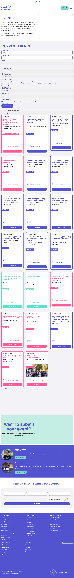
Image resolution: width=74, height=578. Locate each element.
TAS (35, 101)
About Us (28, 543)
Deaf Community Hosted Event (21, 82)
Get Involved (30, 515)
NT (40, 101)
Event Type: (6, 68)
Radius (4, 61)
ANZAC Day (5, 82)
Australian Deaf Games (8, 86)
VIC (15, 101)
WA (20, 101)
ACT (30, 101)
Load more (4, 388)
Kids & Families (43, 84)
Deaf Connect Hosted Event (41, 82)
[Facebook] (60, 572)
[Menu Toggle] (71, 8)
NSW (9, 101)
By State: (5, 99)
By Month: (6, 88)
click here (16, 35)
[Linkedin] (62, 572)
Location (5, 55)
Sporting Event (54, 84)
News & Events (6, 543)
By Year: (5, 94)
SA (25, 101)
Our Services (5, 515)
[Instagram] (64, 572)
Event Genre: (7, 80)
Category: (6, 74)
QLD (3, 101)
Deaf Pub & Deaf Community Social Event (14, 84)
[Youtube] (66, 572)
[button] (39, 2)
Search (4, 50)
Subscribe (37, 504)
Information (32, 84)
